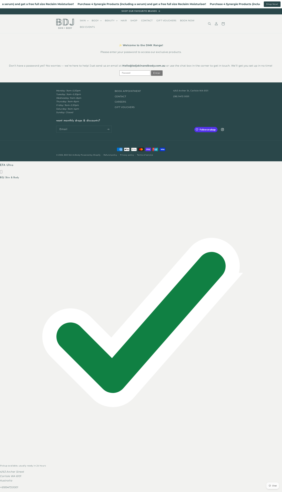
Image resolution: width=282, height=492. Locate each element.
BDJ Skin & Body (72, 155)
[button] (84, 20)
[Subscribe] (108, 129)
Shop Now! (272, 4)
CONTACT (120, 96)
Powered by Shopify (90, 155)
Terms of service (145, 155)
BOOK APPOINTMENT (128, 91)
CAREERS (120, 101)
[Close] (1, 171)
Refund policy (110, 155)
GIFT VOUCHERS (125, 107)
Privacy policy (127, 155)
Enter (156, 73)
